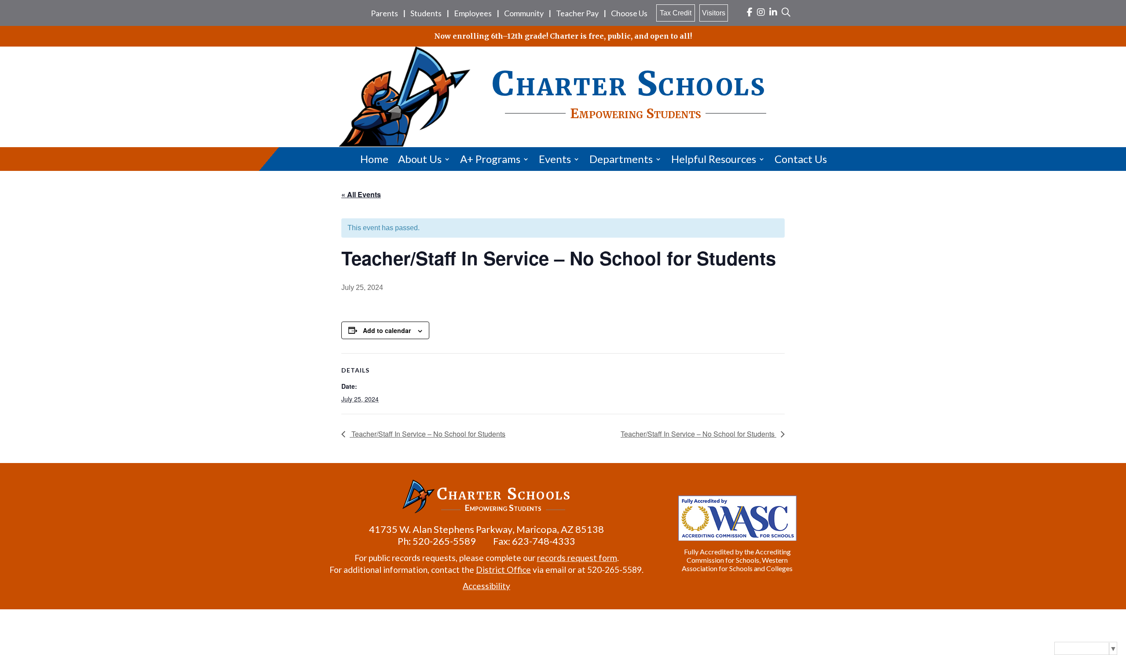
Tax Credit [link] (675, 13)
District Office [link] (503, 570)
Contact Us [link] (801, 158)
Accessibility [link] (486, 586)
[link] (750, 13)
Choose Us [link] (629, 13)
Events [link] (555, 158)
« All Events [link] (361, 194)
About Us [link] (420, 158)
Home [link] (374, 158)
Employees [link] (473, 13)
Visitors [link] (713, 13)
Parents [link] (384, 13)
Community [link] (524, 13)
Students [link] (426, 13)
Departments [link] (621, 158)
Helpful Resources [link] (713, 158)
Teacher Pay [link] (577, 13)
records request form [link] (577, 558)
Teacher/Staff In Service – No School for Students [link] (427, 434)
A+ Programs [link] (490, 158)
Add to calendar (387, 330)
